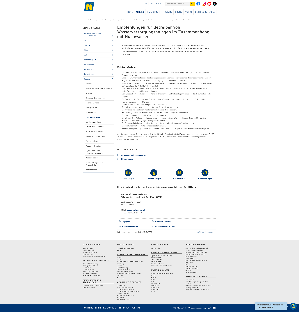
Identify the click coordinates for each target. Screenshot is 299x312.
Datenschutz (110, 308)
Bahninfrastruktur (191, 256)
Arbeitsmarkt (189, 280)
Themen (140, 12)
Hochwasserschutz (127, 20)
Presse (178, 12)
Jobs (145, 4)
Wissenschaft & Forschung (91, 276)
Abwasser (89, 93)
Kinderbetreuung (122, 268)
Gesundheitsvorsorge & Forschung (128, 291)
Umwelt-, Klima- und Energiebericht (92, 34)
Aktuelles (89, 84)
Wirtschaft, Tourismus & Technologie (197, 290)
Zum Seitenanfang (208, 232)
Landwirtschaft (156, 262)
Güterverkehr (189, 258)
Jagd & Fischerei (156, 260)
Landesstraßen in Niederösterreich (196, 252)
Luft (85, 55)
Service (168, 12)
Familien (119, 258)
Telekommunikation (89, 287)
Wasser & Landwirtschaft (96, 136)
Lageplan (126, 221)
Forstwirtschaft (156, 258)
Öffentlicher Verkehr (191, 268)
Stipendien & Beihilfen (90, 274)
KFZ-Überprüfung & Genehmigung (196, 260)
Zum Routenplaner (163, 221)
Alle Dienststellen (130, 226)
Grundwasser (91, 112)
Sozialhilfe (120, 297)
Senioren (120, 276)
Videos (188, 12)
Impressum (124, 308)
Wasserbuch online (93, 146)
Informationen (91, 170)
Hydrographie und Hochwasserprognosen (94, 152)
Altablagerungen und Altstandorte (94, 164)
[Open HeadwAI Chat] (293, 306)
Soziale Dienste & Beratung (125, 295)
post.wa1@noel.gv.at (136, 210)
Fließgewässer (91, 108)
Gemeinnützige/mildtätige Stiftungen (94, 256)
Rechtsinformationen (94, 132)
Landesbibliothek (88, 270)
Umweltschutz (90, 74)
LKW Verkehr (189, 262)
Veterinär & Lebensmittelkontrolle (161, 266)
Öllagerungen (126, 159)
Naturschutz (89, 64)
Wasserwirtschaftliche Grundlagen (99, 88)
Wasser (115, 20)
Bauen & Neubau (88, 248)
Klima (86, 50)
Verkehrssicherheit (191, 272)
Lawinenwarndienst (93, 122)
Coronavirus (121, 285)
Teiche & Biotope (92, 103)
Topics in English (156, 4)
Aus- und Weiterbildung (90, 264)
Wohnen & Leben (88, 254)
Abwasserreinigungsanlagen (133, 155)
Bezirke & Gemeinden (205, 12)
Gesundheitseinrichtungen (125, 289)
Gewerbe (188, 284)
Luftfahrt (188, 264)
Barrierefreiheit (92, 308)
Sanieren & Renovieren (90, 252)
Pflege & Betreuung (123, 293)
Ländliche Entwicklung (158, 264)
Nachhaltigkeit (90, 60)
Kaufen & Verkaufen (89, 250)
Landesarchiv (87, 268)
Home (130, 12)
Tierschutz (120, 278)
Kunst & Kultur (156, 248)
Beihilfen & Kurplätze (123, 299)
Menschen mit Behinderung (125, 272)
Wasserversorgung (93, 158)
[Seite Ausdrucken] (214, 309)
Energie (87, 45)
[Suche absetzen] (192, 4)
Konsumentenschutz (123, 270)
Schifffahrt (188, 270)
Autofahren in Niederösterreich (195, 254)
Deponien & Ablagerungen (96, 98)
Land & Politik (154, 12)
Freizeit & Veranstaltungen (125, 248)
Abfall (86, 40)
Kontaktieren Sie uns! (165, 226)
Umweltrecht (89, 69)
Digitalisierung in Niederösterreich (93, 285)
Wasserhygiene (92, 141)
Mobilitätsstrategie (191, 266)
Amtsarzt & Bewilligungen (125, 287)
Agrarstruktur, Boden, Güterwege (161, 256)
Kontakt (136, 308)
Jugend (119, 266)
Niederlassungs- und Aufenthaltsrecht (129, 274)
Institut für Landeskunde (90, 272)
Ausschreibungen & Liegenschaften (196, 282)
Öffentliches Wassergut (95, 127)
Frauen (119, 260)
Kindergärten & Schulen (90, 266)
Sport (119, 250)
